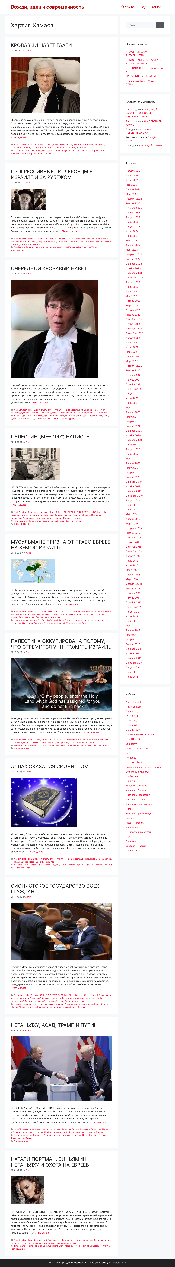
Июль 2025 (132, 222)
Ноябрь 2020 (133, 435)
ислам (37, 247)
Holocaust (44, 238)
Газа (16, 150)
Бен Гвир (42, 620)
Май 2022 (131, 351)
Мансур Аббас (18, 1007)
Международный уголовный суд (51, 150)
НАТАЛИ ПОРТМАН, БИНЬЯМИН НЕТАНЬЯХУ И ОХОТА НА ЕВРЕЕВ (50, 1162)
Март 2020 (132, 468)
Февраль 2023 (134, 310)
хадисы (54, 623)
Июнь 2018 (132, 565)
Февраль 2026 (134, 198)
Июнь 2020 (132, 454)
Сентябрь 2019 (134, 495)
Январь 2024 (133, 259)
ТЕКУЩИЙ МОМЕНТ (152, 145)
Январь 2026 (133, 203)
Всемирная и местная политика (88, 144)
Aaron (129, 109)
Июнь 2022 (132, 347)
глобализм (16, 147)
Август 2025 (133, 217)
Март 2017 (132, 635)
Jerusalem (131, 743)
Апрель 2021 (133, 412)
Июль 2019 (132, 505)
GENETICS (131, 720)
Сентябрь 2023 (134, 277)
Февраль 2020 (134, 472)
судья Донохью (18, 419)
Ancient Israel (20, 859)
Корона (130, 818)
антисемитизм (21, 521)
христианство (18, 250)
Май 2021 (131, 407)
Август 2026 (133, 171)
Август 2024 (133, 226)
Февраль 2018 (134, 584)
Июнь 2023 (132, 291)
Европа (47, 1135)
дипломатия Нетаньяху (31, 1135)
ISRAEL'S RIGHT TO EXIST (40, 144)
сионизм (48, 1007)
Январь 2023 (133, 314)
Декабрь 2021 (134, 375)
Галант (68, 416)
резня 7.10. (105, 150)
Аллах (17, 620)
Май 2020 (131, 458)
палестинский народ (70, 745)
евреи (17, 745)
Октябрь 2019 (134, 491)
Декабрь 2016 (134, 648)
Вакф (55, 620)
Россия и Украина (98, 1135)
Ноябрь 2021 (133, 379)
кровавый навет (27, 150)
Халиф (62, 623)
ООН (73, 147)
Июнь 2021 (132, 403)
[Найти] (160, 25)
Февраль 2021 (134, 421)
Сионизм (24, 244)
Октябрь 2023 (134, 273)
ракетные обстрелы (89, 150)
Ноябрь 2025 (133, 212)
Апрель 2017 (133, 630)
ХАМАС (79, 247)
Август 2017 (133, 611)
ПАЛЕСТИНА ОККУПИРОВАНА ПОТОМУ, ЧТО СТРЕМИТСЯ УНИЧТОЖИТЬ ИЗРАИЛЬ (61, 644)
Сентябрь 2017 (134, 607)
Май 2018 (131, 570)
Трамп (47, 623)
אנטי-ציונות (81, 147)
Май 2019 (131, 514)
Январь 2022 (133, 370)
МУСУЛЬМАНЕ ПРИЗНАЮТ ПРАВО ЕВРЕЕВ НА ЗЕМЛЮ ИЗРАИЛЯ (61, 544)
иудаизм (45, 247)
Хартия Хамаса (36, 153)
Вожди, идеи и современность (47, 7)
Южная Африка (67, 419)
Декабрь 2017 (134, 593)
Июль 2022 (132, 342)
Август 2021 (133, 393)
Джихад (26, 147)
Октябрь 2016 (134, 658)
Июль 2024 (132, 231)
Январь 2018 (133, 588)
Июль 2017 (132, 616)
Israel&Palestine (60, 144)
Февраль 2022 (134, 365)
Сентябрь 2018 (134, 551)
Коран (100, 620)
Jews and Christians (137, 748)
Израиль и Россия (136, 799)
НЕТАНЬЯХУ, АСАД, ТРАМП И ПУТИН (54, 1025)
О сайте (127, 7)
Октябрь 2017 (133, 602)
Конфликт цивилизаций (91, 241)
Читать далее (18, 137)
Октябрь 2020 (134, 440)
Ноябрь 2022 (133, 324)
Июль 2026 (132, 175)
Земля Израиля (72, 620)
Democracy (33, 238)
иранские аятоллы (61, 1135)
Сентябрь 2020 (134, 444)
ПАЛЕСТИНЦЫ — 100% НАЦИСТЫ (51, 436)
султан (48, 865)
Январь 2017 (133, 644)
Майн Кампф (69, 247)
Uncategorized (91, 995)
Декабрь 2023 (134, 263)
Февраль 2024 (134, 254)
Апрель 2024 (133, 245)
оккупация (42, 745)
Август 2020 (133, 449)
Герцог (85, 416)
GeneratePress (118, 1262)
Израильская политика (63, 413)
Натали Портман (82, 1246)
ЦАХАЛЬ (49, 153)
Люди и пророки (62, 147)
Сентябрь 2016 (134, 662)
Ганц (61, 620)
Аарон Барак (20, 416)
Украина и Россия (94, 1132)
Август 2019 (133, 500)
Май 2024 (131, 240)
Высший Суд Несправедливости (43, 416)
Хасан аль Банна (73, 521)
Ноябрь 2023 (133, 268)
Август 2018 (133, 556)
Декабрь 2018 (134, 537)
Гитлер (29, 247)
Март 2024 (132, 249)
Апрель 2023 (133, 300)
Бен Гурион (19, 247)
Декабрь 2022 (134, 319)
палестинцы (87, 745)
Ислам (14, 617)
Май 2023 (131, 296)
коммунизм (56, 247)
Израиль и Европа (47, 241)
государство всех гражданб (35, 1004)
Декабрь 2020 (134, 430)
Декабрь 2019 (134, 481)
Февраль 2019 (134, 528)
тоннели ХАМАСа (19, 153)
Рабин (40, 1007)
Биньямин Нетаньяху (53, 1246)
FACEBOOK (132, 716)
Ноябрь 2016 (133, 653)
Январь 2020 (133, 477)
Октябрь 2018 (133, 546)
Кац (101, 416)
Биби (49, 620)
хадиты (55, 865)
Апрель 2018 (133, 574)
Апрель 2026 (133, 189)
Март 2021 (132, 416)
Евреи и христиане (136, 785)
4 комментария (21, 748)
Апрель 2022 (133, 356)
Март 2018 (132, 579)
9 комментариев (22, 868)
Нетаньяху (73, 150)
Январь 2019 (133, 532)
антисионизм (35, 1246)
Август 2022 (133, 338)
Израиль (94, 416)
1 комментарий (21, 524)
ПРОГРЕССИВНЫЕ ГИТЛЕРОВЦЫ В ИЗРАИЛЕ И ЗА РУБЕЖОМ (52, 174)
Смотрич (38, 623)
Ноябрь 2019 (133, 486)
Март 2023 (132, 305)
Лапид (104, 1004)
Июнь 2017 (132, 621)
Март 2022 (132, 361)
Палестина (27, 623)
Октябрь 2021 (133, 384)
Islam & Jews (56, 512)
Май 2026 (131, 184)
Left (70, 144)
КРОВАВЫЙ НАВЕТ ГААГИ (41, 45)
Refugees (131, 757)
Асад (16, 1135)
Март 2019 (132, 523)
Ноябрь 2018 (133, 542)
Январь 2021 (133, 426)
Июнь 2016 (132, 676)
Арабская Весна (22, 865)
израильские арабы (83, 1004)
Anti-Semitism (20, 144)
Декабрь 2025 (134, 208)
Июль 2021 (132, 398)
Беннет (17, 1004)
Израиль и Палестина (41, 147)
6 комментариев (22, 1141)
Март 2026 (132, 194)
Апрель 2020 (133, 463)
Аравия (24, 620)
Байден (33, 620)
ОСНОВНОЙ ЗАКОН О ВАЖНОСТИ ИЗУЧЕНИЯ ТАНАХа (141, 113)
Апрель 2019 (133, 519)
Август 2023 (133, 282)
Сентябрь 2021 (134, 389)
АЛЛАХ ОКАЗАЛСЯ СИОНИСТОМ (49, 766)
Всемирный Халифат (53, 515)
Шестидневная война (101, 865)
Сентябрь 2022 (134, 333)
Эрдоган (86, 623)
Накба (40, 865)
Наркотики (132, 827)
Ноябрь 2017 (133, 597)
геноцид (77, 416)
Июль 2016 (132, 672)
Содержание (150, 7)
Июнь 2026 (132, 180)
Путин (85, 1135)
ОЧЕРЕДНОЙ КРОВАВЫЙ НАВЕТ (49, 268)
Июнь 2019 (132, 509)
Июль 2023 (132, 287)
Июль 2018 (132, 560)
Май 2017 (131, 625)
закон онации (56, 1004)
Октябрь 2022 (134, 328)
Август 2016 (133, 667)
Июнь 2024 (132, 235)
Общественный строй (53, 1001)
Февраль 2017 (134, 639)
